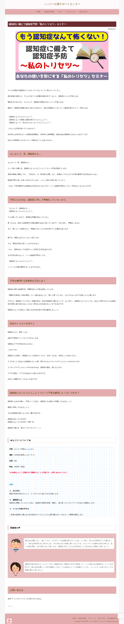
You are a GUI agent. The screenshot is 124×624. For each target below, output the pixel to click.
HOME (74, 618)
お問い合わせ (101, 618)
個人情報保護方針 (112, 618)
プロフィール (92, 618)
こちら (28, 449)
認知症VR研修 (82, 618)
